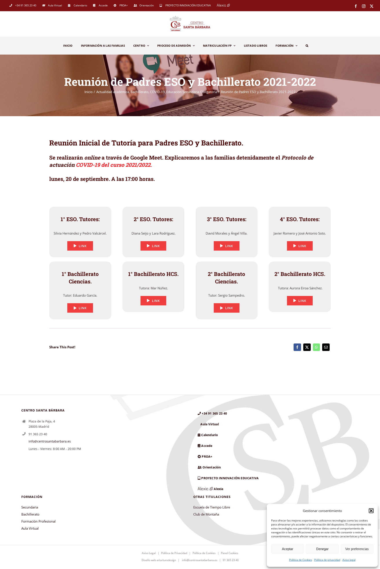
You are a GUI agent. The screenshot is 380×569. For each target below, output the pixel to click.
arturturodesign (166, 560)
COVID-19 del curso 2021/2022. (114, 164)
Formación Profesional (38, 521)
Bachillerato (30, 514)
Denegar (322, 549)
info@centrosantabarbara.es (50, 441)
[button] (371, 510)
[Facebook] (297, 347)
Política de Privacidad (174, 553)
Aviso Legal (149, 553)
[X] (307, 347)
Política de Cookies (300, 560)
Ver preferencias (357, 549)
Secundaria (29, 507)
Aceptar (287, 549)
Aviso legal (349, 560)
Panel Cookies (229, 553)
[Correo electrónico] (326, 347)
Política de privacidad (327, 560)
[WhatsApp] (316, 347)
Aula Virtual (30, 528)
